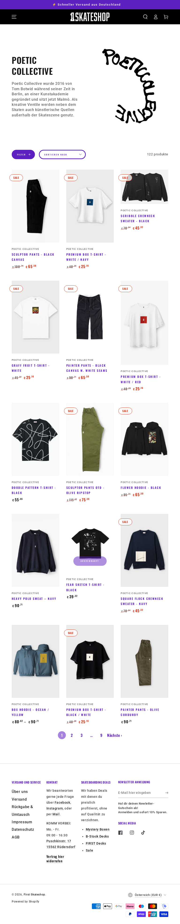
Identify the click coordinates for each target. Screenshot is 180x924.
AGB (16, 837)
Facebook (62, 802)
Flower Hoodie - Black (141, 487)
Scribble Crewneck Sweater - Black (138, 218)
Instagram (54, 808)
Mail (56, 814)
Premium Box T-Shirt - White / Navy (86, 257)
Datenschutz (23, 829)
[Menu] (14, 17)
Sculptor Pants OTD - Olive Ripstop (85, 490)
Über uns (20, 791)
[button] (145, 17)
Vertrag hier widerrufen (55, 858)
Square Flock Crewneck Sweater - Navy (142, 601)
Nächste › (114, 735)
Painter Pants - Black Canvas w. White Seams (87, 368)
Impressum (22, 822)
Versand (19, 799)
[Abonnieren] (166, 793)
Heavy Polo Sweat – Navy (34, 598)
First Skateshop (34, 894)
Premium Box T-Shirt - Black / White (86, 712)
